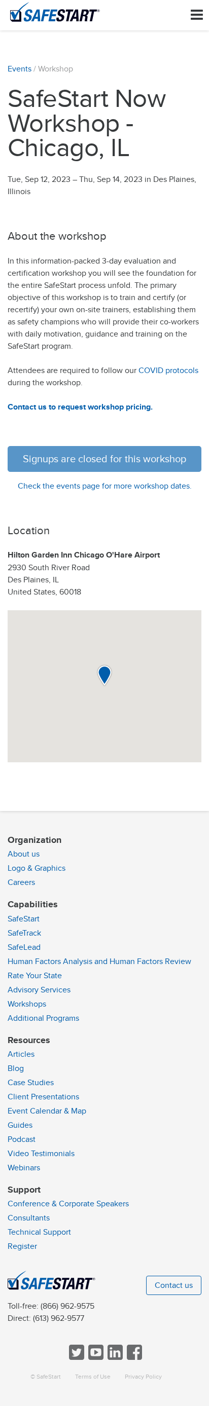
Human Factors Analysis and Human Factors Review (99, 961)
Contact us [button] (174, 1285)
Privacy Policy (143, 1377)
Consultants (29, 1218)
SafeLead (24, 947)
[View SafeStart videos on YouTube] (94, 1357)
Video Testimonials (41, 1154)
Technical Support (39, 1232)
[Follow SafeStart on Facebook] (133, 1357)
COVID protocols (168, 370)
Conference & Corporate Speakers (68, 1204)
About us (24, 854)
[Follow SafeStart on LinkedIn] (114, 1357)
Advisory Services (39, 990)
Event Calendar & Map (47, 1111)
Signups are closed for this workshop (104, 459)
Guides (20, 1125)
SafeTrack (24, 933)
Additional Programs (43, 1018)
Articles (21, 1054)
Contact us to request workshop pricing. (80, 407)
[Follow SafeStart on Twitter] (75, 1357)
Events (19, 69)
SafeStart (24, 919)
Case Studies (31, 1083)
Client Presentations (43, 1097)
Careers (21, 882)
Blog (16, 1068)
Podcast (22, 1139)
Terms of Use (93, 1377)
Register (22, 1246)
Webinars (24, 1168)
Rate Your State (35, 976)
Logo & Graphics (36, 868)
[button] (104, 675)
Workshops (27, 1004)
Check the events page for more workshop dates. (105, 486)
